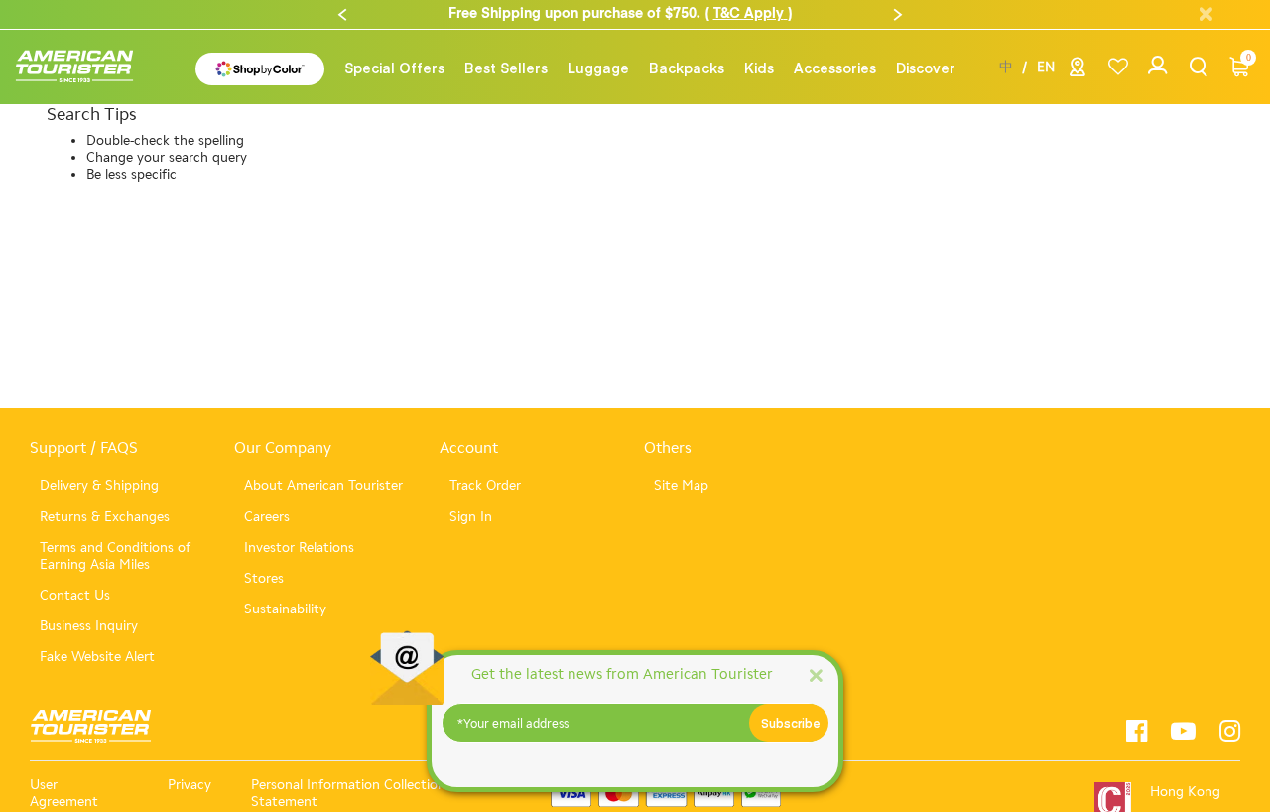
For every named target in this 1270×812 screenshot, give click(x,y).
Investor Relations (299, 547)
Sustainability (285, 609)
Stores (264, 578)
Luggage (598, 67)
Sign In (470, 516)
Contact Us (75, 595)
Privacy (189, 784)
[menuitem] (394, 67)
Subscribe (791, 723)
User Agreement (64, 793)
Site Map (681, 485)
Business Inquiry (89, 625)
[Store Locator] (1077, 71)
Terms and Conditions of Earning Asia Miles (115, 556)
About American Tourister (323, 485)
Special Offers (394, 67)
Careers (267, 516)
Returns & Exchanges (105, 516)
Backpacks (686, 67)
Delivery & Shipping (99, 485)
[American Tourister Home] (84, 67)
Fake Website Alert (97, 656)
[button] (342, 15)
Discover (925, 67)
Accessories (835, 67)
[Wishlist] (1117, 67)
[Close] (816, 674)
